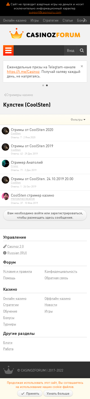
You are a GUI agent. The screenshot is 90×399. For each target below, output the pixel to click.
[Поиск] (82, 50)
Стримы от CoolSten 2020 (32, 129)
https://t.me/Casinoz (23, 71)
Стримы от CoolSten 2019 (32, 145)
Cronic (14, 166)
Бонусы (8, 317)
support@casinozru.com (45, 12)
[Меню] (8, 50)
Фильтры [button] (77, 119)
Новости (51, 304)
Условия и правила (17, 271)
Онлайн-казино (14, 298)
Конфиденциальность (61, 271)
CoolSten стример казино (32, 195)
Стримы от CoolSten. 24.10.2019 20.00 (42, 178)
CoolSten (16, 133)
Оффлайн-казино (58, 298)
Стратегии (11, 304)
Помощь (9, 278)
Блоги (7, 342)
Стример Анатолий (27, 162)
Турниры (9, 324)
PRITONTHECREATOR (23, 199)
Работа (8, 349)
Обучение (10, 311)
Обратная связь (56, 278)
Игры (49, 311)
